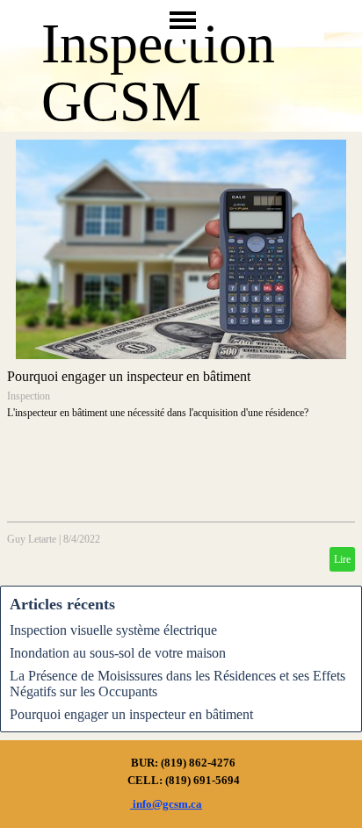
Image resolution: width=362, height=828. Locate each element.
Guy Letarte (31, 539)
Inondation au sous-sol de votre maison (118, 652)
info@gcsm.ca (166, 803)
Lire (342, 559)
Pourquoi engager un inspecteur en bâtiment (128, 376)
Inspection (28, 396)
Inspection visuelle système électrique (113, 630)
